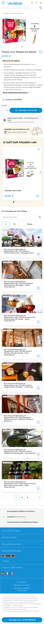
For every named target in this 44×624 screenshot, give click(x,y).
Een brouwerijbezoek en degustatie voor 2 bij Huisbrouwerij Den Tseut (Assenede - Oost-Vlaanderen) (20, 484)
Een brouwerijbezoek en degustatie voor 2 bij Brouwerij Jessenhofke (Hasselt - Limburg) (18, 385)
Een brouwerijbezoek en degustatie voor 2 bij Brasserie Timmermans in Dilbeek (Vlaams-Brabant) (19, 418)
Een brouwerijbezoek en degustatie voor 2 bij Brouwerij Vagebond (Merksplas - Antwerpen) (20, 451)
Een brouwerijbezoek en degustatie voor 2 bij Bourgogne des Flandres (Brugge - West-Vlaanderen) (18, 284)
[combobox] (20, 217)
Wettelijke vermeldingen (22, 588)
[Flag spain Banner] (2, 573)
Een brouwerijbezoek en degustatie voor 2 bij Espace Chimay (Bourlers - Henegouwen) (19, 251)
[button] (3, 172)
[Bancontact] (2, 556)
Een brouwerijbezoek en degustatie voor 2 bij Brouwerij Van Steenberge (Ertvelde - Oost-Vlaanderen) (20, 318)
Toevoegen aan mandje (27, 110)
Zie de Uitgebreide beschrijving (15, 92)
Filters (29, 224)
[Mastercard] (13, 556)
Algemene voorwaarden (22, 585)
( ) (22, 620)
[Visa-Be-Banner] (8, 556)
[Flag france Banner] (11, 573)
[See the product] (37, 196)
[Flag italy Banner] (6, 573)
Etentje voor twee (13, 191)
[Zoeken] (40, 8)
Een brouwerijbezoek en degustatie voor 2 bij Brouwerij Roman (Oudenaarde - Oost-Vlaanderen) (18, 352)
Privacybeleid (21, 582)
